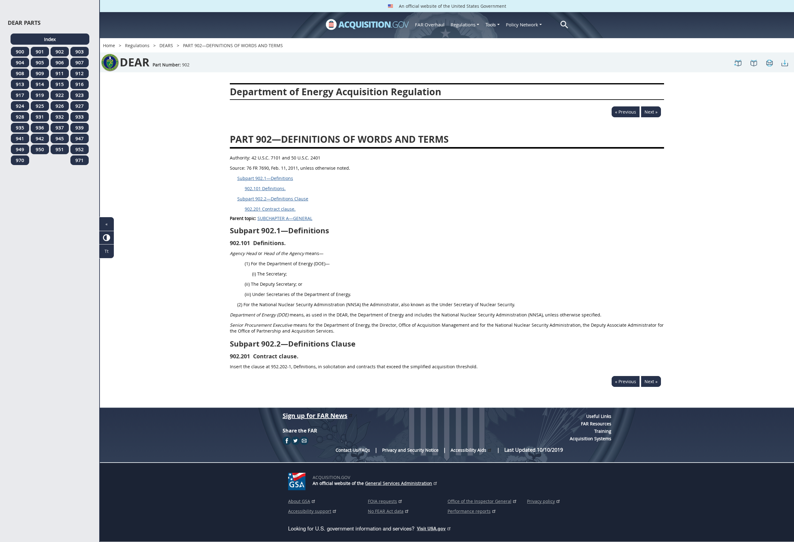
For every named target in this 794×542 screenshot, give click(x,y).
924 (20, 106)
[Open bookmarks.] (753, 62)
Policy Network (522, 24)
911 (60, 73)
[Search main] (564, 25)
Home (109, 45)
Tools (491, 24)
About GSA (299, 501)
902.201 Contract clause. (270, 209)
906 (60, 62)
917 (20, 95)
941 (20, 138)
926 (60, 106)
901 (40, 51)
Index (50, 39)
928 (20, 117)
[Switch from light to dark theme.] (106, 237)
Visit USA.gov (431, 528)
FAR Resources (596, 424)
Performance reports (469, 511)
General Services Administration (398, 483)
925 (40, 106)
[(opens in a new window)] (298, 480)
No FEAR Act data (386, 511)
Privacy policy (541, 501)
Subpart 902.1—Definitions (265, 178)
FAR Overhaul (429, 24)
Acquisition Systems (590, 438)
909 (40, 73)
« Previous (625, 112)
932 (60, 117)
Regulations (463, 24)
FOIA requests (382, 501)
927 (79, 106)
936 (40, 127)
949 (20, 149)
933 (79, 117)
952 (79, 149)
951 (60, 149)
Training (602, 431)
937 (60, 127)
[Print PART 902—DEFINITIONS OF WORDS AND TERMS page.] (769, 62)
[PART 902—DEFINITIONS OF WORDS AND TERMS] (738, 62)
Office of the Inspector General (479, 501)
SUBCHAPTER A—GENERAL (284, 218)
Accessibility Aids (468, 450)
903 (79, 51)
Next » (651, 112)
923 (79, 95)
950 (40, 149)
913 (20, 84)
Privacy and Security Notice (410, 450)
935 (20, 127)
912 (79, 73)
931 (40, 117)
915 (60, 84)
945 (60, 138)
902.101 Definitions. (265, 188)
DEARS (166, 45)
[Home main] (367, 24)
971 (79, 160)
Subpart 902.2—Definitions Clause (272, 199)
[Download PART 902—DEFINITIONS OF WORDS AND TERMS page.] (784, 62)
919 (40, 95)
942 (40, 138)
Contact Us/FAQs (353, 450)
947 (79, 138)
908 (20, 73)
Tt (107, 251)
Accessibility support (309, 511)
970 (20, 160)
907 (79, 62)
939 (79, 127)
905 (40, 62)
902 (60, 51)
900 (20, 51)
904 (20, 62)
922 (60, 95)
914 (40, 84)
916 (79, 84)
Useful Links (598, 416)
